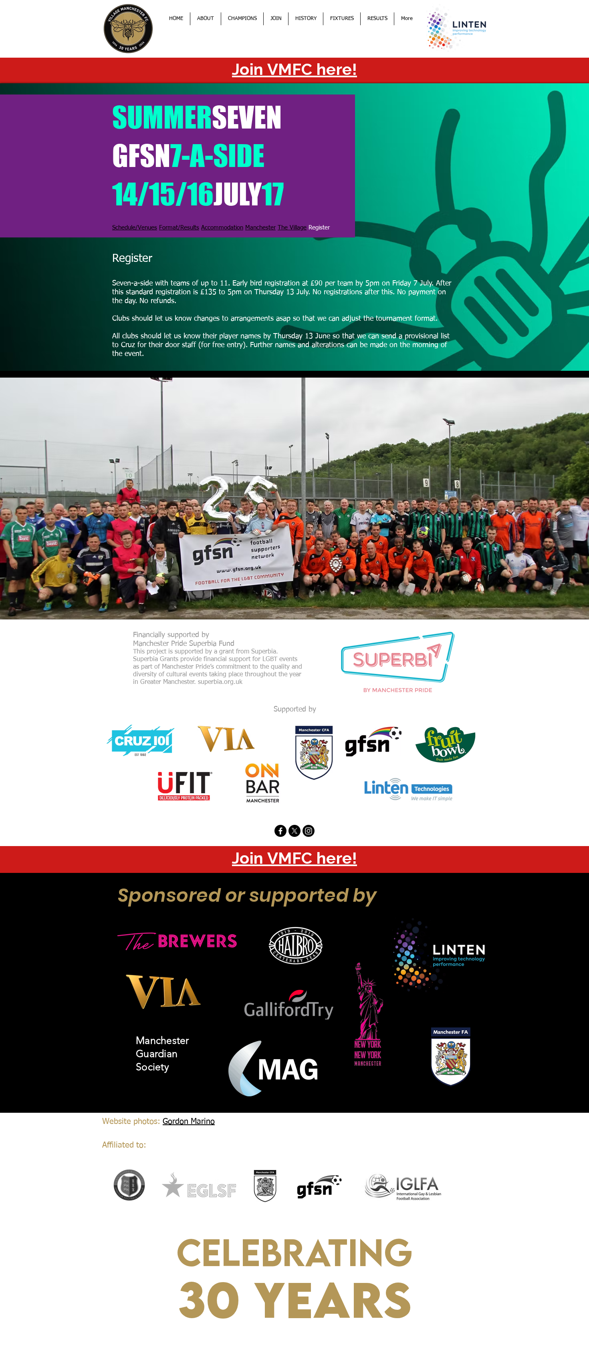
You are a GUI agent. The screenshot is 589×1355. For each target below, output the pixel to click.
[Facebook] (280, 831)
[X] (294, 831)
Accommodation (222, 228)
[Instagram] (309, 831)
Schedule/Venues (134, 228)
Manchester (260, 228)
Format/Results (179, 228)
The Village (292, 228)
